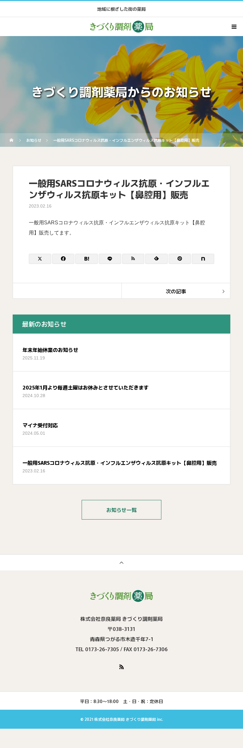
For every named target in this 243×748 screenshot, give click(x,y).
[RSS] (121, 667)
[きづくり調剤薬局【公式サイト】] (121, 595)
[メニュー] (233, 26)
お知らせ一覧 (121, 510)
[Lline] (110, 259)
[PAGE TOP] (121, 562)
